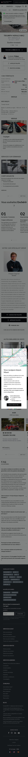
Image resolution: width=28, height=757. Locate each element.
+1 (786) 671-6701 (15, 397)
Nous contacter (13, 404)
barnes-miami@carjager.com (16, 399)
